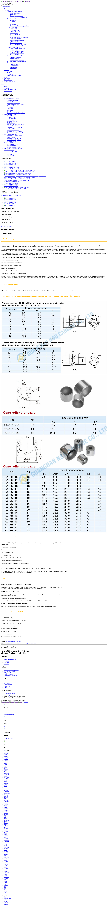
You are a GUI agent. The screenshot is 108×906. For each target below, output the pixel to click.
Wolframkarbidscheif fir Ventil (11, 169)
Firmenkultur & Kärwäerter (14, 75)
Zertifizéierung (10, 72)
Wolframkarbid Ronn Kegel (11, 183)
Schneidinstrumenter (12, 63)
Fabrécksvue (10, 74)
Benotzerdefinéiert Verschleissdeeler (19, 45)
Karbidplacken (13, 67)
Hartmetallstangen (14, 65)
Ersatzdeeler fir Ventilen (16, 43)
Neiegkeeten (7, 78)
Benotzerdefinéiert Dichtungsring (18, 17)
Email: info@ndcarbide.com (11, 695)
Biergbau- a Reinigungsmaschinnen (16, 55)
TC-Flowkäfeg (14, 33)
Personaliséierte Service (10, 81)
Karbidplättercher (14, 58)
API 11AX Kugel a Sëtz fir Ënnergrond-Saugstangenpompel (19, 171)
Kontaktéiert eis (8, 80)
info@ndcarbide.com (9, 714)
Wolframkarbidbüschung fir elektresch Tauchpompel (17, 174)
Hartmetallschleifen (15, 64)
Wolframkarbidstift (14, 54)
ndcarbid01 (6, 726)
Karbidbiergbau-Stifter (15, 57)
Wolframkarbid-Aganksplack (11, 163)
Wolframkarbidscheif (15, 34)
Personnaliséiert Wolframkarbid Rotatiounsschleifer (16, 180)
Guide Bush (13, 23)
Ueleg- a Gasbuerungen (13, 27)
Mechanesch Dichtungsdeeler (14, 11)
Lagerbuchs (13, 21)
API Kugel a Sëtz (14, 30)
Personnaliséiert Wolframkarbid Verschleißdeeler (16, 188)
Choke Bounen (14, 41)
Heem (5, 8)
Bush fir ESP (13, 28)
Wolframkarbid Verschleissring (17, 48)
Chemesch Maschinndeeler (13, 47)
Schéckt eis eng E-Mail (6, 226)
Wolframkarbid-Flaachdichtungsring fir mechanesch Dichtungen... (20, 177)
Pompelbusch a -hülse (12, 18)
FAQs (5, 77)
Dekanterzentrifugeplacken (17, 60)
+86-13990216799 (8, 738)
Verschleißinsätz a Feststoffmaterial (19, 37)
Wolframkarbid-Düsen (9, 166)
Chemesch (6, 662)
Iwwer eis (6, 70)
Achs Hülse (13, 24)
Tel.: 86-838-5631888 (9, 693)
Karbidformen (13, 68)
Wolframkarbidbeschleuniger (17, 51)
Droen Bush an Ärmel (15, 38)
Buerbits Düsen (14, 35)
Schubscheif (13, 14)
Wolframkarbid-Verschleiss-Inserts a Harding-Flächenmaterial (20, 643)
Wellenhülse (13, 20)
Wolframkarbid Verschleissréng (18, 44)
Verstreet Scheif (14, 50)
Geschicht (9, 71)
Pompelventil (7, 661)
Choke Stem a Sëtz (15, 31)
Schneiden (6, 664)
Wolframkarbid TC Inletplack (17, 40)
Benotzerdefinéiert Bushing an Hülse (19, 26)
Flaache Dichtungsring (15, 13)
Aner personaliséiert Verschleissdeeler (16, 61)
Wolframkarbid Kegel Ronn (17, 53)
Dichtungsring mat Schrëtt (16, 16)
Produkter (6, 10)
